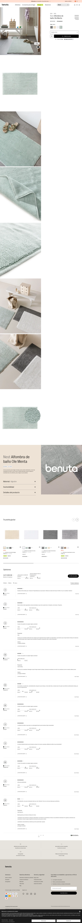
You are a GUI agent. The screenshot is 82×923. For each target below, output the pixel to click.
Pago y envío (36, 877)
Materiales (22, 881)
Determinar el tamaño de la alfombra (26, 877)
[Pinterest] (23, 894)
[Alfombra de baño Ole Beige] (12, 534)
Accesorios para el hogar (28, 5)
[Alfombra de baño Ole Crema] (31, 534)
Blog (20, 885)
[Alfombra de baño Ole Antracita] (51, 534)
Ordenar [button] (5, 583)
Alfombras (17, 5)
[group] (10, 575)
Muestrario (48, 5)
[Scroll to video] (38, 46)
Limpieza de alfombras (24, 879)
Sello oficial (22, 883)
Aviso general (7, 881)
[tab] (75, 583)
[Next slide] (77, 519)
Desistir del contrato (38, 883)
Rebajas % (40, 5)
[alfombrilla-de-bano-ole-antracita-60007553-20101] (10, 548)
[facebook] (35, 894)
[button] (38, 835)
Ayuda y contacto (68, 1)
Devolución (7, 879)
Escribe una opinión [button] (73, 576)
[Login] (77, 5)
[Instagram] (31, 894)
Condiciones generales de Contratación (12, 909)
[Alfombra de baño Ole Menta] (61, 27)
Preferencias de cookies (38, 881)
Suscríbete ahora (63, 893)
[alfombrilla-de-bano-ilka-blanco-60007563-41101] (68, 548)
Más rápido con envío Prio (68, 39)
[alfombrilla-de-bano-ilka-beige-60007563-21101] (65, 548)
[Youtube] (27, 894)
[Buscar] (68, 5)
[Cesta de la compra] (79, 5)
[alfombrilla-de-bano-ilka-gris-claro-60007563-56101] (62, 548)
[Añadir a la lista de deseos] (51, 36)
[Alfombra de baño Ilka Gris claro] (70, 534)
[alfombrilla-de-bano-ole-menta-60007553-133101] (7, 548)
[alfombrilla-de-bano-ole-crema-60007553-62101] (24, 548)
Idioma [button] (9, 583)
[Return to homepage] (5, 4)
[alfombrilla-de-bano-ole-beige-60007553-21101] (4, 548)
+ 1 (12, 547)
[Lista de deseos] (75, 5)
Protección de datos (38, 879)
